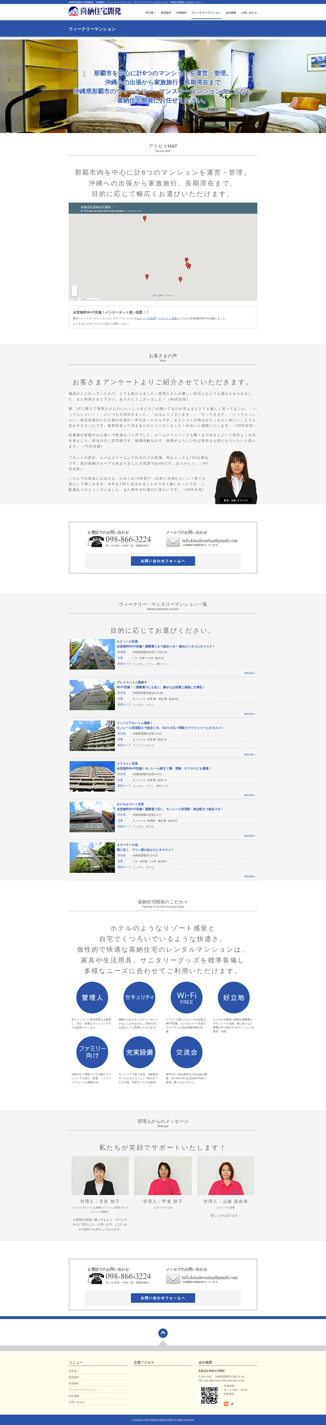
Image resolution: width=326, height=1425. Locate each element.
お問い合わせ (249, 12)
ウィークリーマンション (206, 12)
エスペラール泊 (127, 844)
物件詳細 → (250, 672)
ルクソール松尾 (146, 318)
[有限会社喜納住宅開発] (95, 11)
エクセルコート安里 (130, 804)
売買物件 (181, 12)
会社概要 (231, 12)
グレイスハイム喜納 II (131, 682)
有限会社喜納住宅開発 (161, 1419)
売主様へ (150, 12)
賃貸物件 (166, 12)
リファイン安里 (167, 318)
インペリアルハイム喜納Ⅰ (135, 723)
